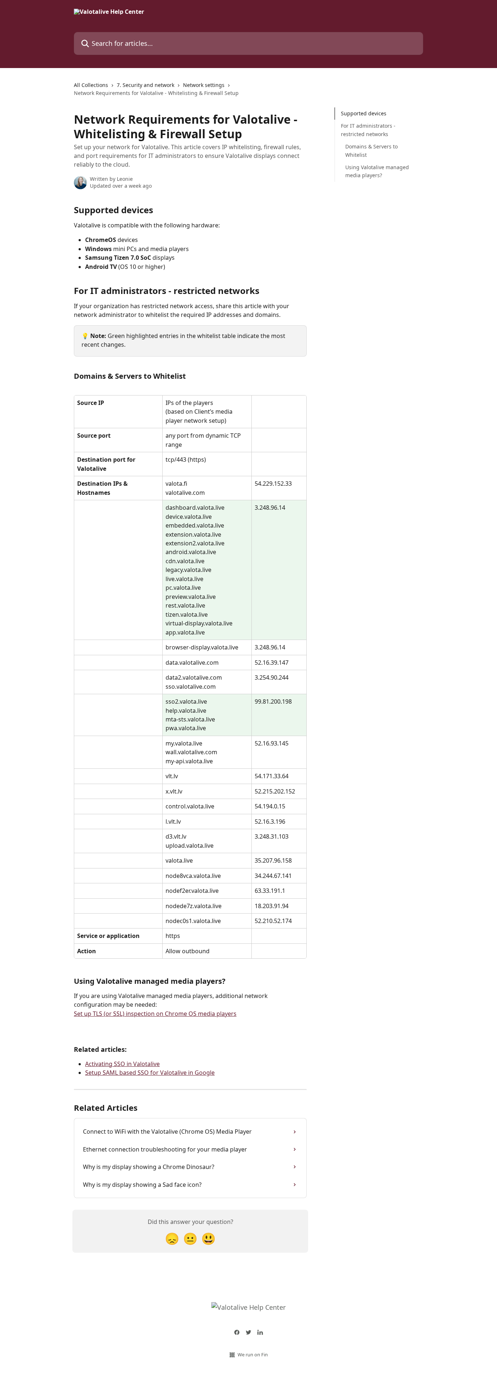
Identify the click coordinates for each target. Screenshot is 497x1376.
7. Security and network (145, 84)
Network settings (203, 84)
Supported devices (363, 113)
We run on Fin (253, 1354)
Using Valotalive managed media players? (377, 171)
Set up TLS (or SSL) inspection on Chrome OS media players (155, 1014)
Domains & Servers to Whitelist (371, 150)
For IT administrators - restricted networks (368, 129)
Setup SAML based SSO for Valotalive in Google (150, 1073)
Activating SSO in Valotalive (122, 1064)
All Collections (91, 84)
